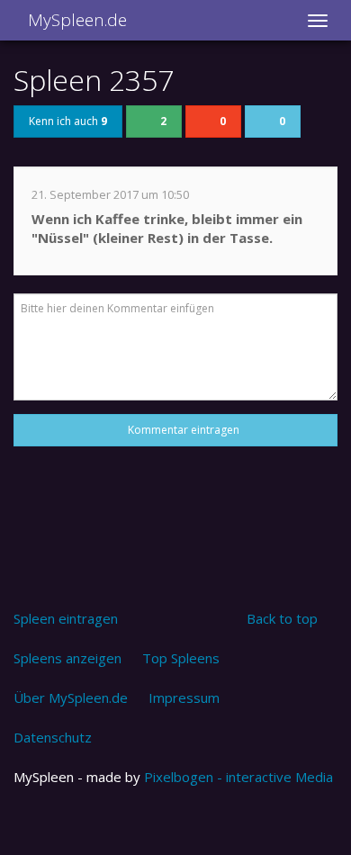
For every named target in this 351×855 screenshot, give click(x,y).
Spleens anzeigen (68, 658)
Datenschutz (53, 737)
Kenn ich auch (68, 121)
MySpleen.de (75, 20)
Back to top (282, 618)
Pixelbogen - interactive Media (238, 777)
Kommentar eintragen (180, 429)
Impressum (184, 697)
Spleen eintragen (66, 618)
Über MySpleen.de (71, 697)
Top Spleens (181, 658)
